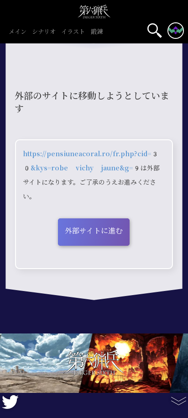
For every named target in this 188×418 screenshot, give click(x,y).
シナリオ (44, 32)
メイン (17, 32)
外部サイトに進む (94, 231)
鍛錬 (97, 32)
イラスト (73, 32)
